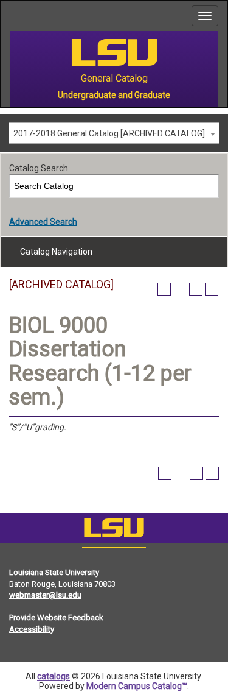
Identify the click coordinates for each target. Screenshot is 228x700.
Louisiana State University (54, 572)
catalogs (53, 676)
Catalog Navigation (56, 251)
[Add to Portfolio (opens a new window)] (164, 289)
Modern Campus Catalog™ (136, 686)
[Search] (207, 186)
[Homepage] (114, 530)
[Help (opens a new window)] (211, 289)
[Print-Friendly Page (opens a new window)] (195, 289)
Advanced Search (43, 222)
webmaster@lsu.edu (45, 594)
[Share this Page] (180, 289)
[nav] (10, 16)
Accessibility (31, 629)
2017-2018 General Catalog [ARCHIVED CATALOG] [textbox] (109, 133)
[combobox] (114, 133)
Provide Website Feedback (56, 617)
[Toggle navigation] (205, 15)
